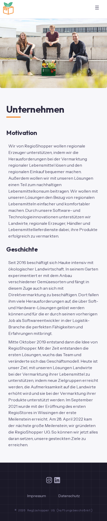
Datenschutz (69, 495)
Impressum (36, 495)
